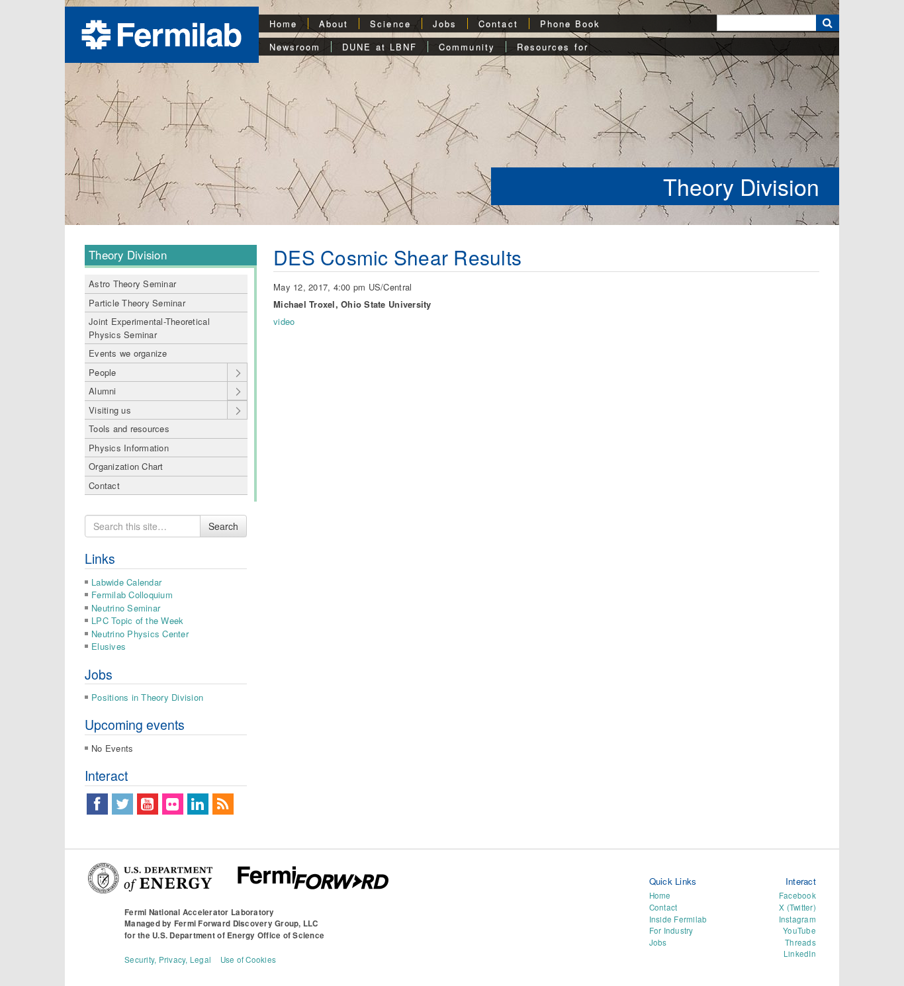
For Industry (671, 930)
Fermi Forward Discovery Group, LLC (246, 923)
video (283, 321)
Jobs (445, 23)
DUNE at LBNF (379, 46)
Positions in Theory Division (147, 697)
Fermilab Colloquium (132, 594)
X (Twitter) (797, 907)
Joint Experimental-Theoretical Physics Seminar (149, 328)
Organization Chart (126, 466)
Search (223, 526)
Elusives (108, 646)
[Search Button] (827, 23)
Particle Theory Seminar (137, 302)
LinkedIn (800, 953)
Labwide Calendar (126, 582)
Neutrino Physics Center (140, 633)
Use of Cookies (248, 959)
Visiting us (110, 410)
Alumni (102, 390)
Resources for (552, 46)
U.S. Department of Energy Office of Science (238, 935)
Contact (498, 23)
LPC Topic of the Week (137, 620)
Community (467, 46)
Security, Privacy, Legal (167, 959)
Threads (800, 942)
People (102, 372)
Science (390, 23)
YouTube (799, 930)
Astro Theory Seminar (132, 283)
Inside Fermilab (678, 919)
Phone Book (570, 23)
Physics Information (129, 447)
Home (283, 23)
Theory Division (741, 186)
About (333, 23)
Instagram (797, 919)
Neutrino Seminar (125, 608)
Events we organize (128, 353)
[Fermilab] (161, 33)
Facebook (797, 895)
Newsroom (295, 46)
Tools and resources (129, 428)
